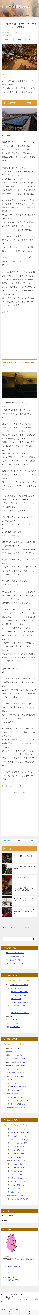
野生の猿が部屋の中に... (19, 1104)
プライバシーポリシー (12, 1269)
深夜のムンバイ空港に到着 (19, 985)
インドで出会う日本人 (17, 1059)
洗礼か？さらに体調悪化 (18, 1076)
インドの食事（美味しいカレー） (17, 956)
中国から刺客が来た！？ (19, 1178)
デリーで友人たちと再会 (19, 1143)
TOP (13, 1294)
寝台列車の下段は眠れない (20, 1140)
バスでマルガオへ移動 (18, 995)
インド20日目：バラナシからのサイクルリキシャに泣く (24, 900)
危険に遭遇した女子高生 (18, 1107)
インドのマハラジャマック (20, 1013)
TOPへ (29, 1313)
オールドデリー (15, 1052)
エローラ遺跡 (14, 1023)
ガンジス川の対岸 (16, 1097)
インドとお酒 (15, 1188)
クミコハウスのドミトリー (19, 1080)
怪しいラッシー (16, 1009)
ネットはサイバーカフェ (18, 1016)
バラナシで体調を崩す (17, 1073)
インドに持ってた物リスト (15, 953)
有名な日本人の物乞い (18, 1153)
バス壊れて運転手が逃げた (20, 1002)
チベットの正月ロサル (18, 1181)
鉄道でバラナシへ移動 (17, 1066)
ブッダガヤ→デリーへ (18, 1136)
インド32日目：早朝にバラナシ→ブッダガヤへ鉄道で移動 (24, 889)
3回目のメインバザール (18, 1195)
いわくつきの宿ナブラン (18, 1055)
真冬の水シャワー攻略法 (18, 1062)
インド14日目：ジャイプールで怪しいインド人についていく (11, 927)
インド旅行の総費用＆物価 (19, 1199)
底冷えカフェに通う (17, 1171)
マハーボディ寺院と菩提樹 (20, 1132)
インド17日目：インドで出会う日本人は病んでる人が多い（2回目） (24, 911)
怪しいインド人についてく (19, 1048)
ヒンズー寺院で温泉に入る (20, 1167)
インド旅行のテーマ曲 (13, 960)
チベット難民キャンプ (18, 1150)
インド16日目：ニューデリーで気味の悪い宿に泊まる (29, 927)
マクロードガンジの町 (17, 1161)
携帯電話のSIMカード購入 (19, 992)
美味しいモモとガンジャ (19, 1175)
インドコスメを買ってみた (19, 1101)
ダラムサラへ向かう (17, 1157)
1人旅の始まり (15, 1027)
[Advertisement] (19, 333)
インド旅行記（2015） (12, 1280)
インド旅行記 (7, 35)
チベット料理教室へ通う (18, 1164)
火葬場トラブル (15, 1094)
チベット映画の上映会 (18, 1185)
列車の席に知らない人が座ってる (17, 963)
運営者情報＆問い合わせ (13, 1267)
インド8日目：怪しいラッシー (23, 877)
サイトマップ (9, 1272)
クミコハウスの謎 (16, 1090)
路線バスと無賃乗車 (17, 988)
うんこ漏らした (15, 1083)
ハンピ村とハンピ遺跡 (18, 1006)
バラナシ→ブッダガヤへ (18, 1129)
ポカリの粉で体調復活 (18, 1087)
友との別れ (14, 1020)
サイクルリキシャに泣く (18, 1069)
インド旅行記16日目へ (14, 786)
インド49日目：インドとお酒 (23, 856)
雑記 (5, 1220)
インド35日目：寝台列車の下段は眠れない (24, 867)
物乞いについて (16, 1192)
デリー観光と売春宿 (17, 1146)
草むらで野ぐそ (16, 999)
